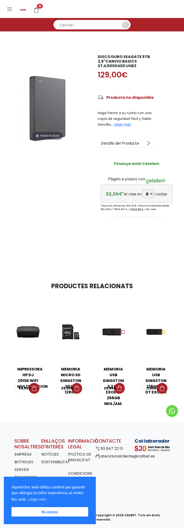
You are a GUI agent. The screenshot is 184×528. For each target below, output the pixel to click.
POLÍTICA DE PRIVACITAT (79, 457)
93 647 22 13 (112, 448)
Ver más (151, 209)
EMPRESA (23, 454)
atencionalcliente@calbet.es (128, 456)
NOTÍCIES (50, 454)
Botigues (23, 462)
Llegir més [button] (37, 499)
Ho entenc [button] (49, 512)
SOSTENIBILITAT (55, 462)
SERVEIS (21, 469)
